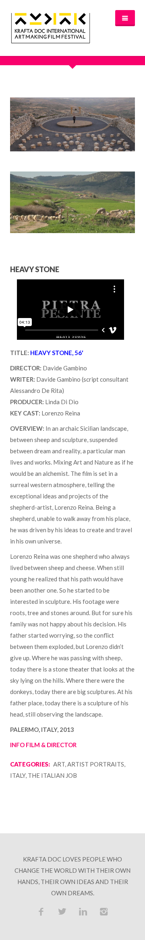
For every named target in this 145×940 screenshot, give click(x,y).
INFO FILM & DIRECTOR (43, 744)
